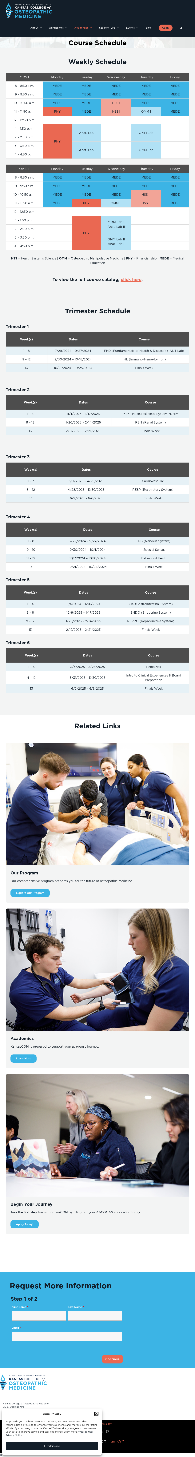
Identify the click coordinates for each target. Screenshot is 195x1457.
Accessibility (105, 1424)
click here (131, 279)
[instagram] (107, 1431)
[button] (96, 1414)
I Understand (52, 1446)
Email (16, 1328)
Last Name (76, 1307)
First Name (20, 1307)
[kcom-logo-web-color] (23, 1375)
